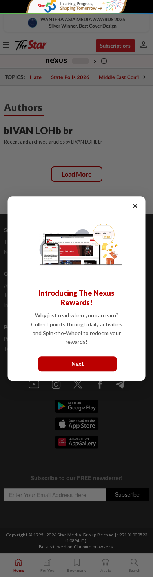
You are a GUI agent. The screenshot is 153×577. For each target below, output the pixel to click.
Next (77, 363)
